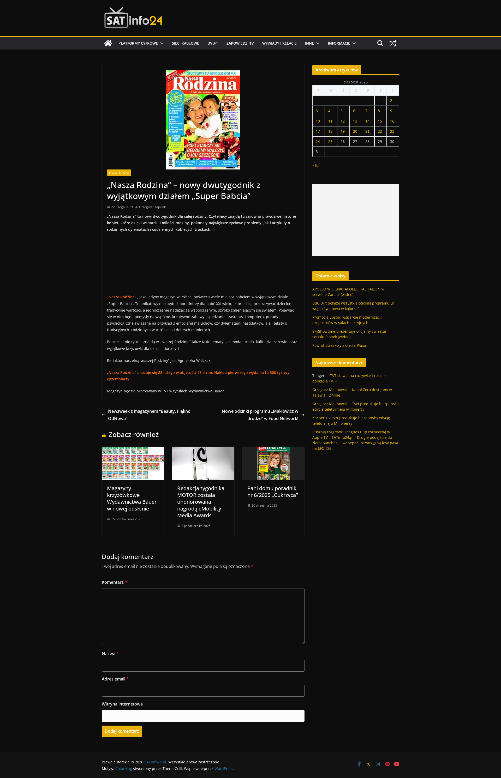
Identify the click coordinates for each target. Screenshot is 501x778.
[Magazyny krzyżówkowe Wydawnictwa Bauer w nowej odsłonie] (133, 450)
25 (330, 141)
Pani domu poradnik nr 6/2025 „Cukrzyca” (272, 492)
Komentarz (114, 582)
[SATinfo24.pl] (108, 43)
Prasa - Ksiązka (119, 173)
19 (343, 131)
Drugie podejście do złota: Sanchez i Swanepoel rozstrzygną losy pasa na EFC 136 (355, 443)
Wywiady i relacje (279, 43)
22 (380, 131)
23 (392, 131)
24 (318, 141)
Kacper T (320, 417)
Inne (309, 43)
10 (318, 121)
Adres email (115, 679)
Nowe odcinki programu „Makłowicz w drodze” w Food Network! (260, 415)
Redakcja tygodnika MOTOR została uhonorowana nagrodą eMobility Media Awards (200, 502)
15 (380, 121)
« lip (316, 165)
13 (355, 121)
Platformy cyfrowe (138, 43)
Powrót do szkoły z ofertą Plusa (339, 345)
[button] (161, 43)
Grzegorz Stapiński (152, 207)
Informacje (339, 43)
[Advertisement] (355, 220)
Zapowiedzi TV (240, 43)
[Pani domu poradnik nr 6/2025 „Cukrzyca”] (273, 450)
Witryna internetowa (122, 704)
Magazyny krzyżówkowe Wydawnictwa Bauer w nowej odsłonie (132, 498)
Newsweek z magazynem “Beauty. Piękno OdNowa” (149, 415)
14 (367, 121)
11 (330, 121)
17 (318, 131)
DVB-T (212, 43)
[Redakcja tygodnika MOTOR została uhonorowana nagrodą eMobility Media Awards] (203, 450)
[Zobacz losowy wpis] (393, 43)
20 (355, 131)
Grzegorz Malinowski (330, 389)
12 (343, 121)
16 (392, 121)
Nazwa (110, 654)
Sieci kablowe (185, 43)
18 (330, 131)
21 (367, 131)
